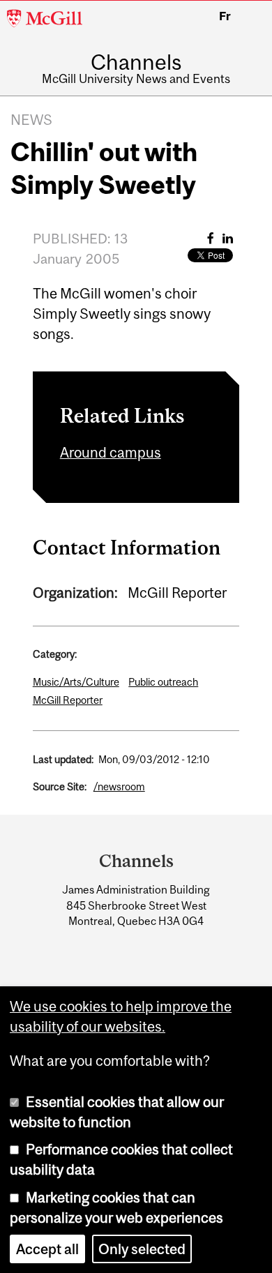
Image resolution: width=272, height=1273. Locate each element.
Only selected (142, 1249)
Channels (136, 62)
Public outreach (163, 682)
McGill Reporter (68, 700)
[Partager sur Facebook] (210, 238)
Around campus (110, 452)
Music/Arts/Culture (76, 682)
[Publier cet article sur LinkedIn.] (227, 238)
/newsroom (119, 786)
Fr (225, 16)
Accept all (47, 1249)
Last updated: (63, 759)
